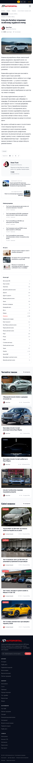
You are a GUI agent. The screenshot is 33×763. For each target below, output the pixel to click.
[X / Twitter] (15, 155)
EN (24, 1)
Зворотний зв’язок (10, 760)
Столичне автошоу (16, 342)
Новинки (4, 13)
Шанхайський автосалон (16, 360)
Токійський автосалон (16, 345)
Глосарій (3, 714)
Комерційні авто (16, 307)
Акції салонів (16, 283)
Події (16, 333)
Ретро (16, 336)
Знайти (28, 653)
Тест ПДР (3, 708)
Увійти (29, 1)
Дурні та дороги (16, 295)
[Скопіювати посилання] (18, 155)
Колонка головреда (16, 304)
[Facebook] (13, 155)
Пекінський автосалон (16, 330)
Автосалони (4, 736)
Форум (3, 701)
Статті (2, 686)
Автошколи (4, 742)
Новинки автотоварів (16, 319)
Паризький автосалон (16, 327)
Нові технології (16, 322)
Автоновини (4, 683)
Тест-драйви (4, 695)
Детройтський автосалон (16, 289)
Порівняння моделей (6, 667)
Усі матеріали (26, 372)
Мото (16, 310)
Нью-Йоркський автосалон (16, 325)
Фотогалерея (4, 670)
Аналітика (16, 286)
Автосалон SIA (16, 280)
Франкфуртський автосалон (16, 357)
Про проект (4, 748)
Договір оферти (11, 757)
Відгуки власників (6, 673)
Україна (16, 351)
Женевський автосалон (16, 298)
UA (18, 1)
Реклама (3, 760)
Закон (16, 301)
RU (21, 1)
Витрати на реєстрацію (7, 723)
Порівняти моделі (5, 726)
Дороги (16, 292)
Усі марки (3, 661)
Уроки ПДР (16, 354)
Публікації (3, 689)
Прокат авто (4, 745)
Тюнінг (16, 348)
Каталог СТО (4, 739)
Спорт (16, 339)
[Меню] (30, 6)
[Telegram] (10, 155)
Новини (16, 313)
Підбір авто (4, 664)
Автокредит (4, 720)
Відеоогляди (4, 698)
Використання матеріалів (22, 757)
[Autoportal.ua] (9, 6)
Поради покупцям (6, 692)
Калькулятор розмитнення (8, 717)
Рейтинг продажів (6, 676)
